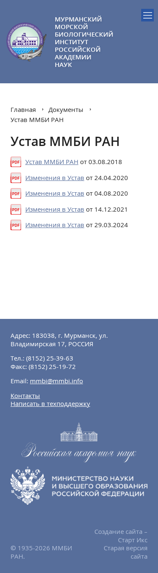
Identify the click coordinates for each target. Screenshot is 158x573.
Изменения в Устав (54, 177)
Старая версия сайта (125, 552)
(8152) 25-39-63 (49, 358)
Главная (23, 109)
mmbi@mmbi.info (56, 381)
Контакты (25, 395)
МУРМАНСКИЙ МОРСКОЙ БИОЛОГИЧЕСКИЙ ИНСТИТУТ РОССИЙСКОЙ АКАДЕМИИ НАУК (67, 42)
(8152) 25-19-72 (52, 366)
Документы (65, 109)
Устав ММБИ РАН (37, 119)
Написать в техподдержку (50, 403)
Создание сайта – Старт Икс (120, 535)
